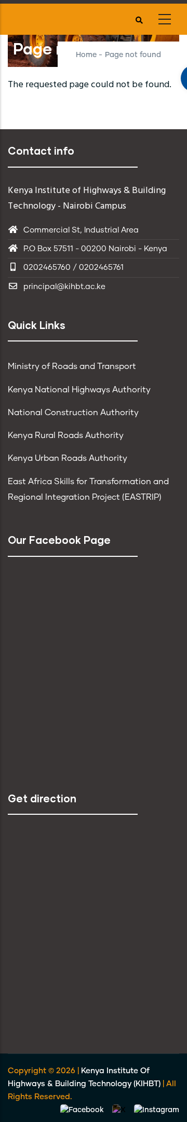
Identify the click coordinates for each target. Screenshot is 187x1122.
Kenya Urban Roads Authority (67, 458)
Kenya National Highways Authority (79, 390)
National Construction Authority (73, 412)
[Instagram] (156, 1110)
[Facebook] (83, 1110)
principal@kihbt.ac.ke (64, 287)
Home (86, 55)
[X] (120, 1110)
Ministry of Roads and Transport (72, 366)
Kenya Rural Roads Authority (66, 435)
